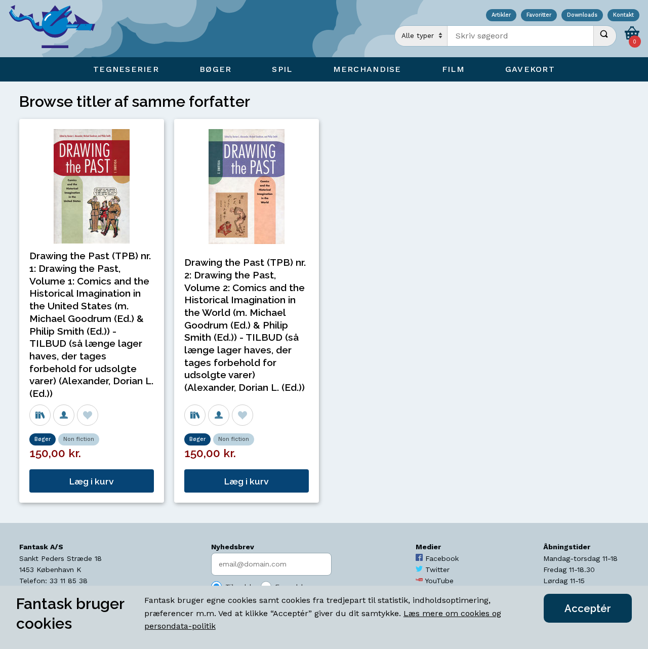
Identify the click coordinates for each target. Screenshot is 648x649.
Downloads (582, 15)
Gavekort (530, 69)
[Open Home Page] (57, 28)
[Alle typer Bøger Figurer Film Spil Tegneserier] (421, 36)
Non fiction (78, 439)
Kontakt (623, 15)
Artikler (501, 15)
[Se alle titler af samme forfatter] (63, 415)
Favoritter (538, 15)
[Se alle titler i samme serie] (40, 415)
